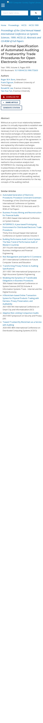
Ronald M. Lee (7, 88)
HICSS (23, 25)
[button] (39, 18)
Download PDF (12, 97)
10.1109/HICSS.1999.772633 (26, 70)
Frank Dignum (7, 82)
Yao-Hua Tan (6, 91)
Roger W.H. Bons (8, 79)
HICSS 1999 (34, 25)
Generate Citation (11, 108)
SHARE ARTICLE (11, 102)
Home (3, 25)
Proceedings (13, 25)
